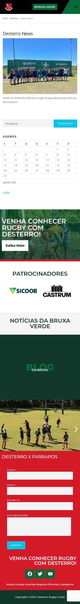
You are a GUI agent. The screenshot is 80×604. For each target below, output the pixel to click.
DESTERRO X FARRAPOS (29, 456)
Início (5, 18)
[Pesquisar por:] (27, 123)
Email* (11, 485)
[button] (3, 429)
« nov (6, 192)
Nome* (11, 469)
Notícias (14, 18)
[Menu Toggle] (76, 7)
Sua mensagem (17, 515)
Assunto (13, 500)
